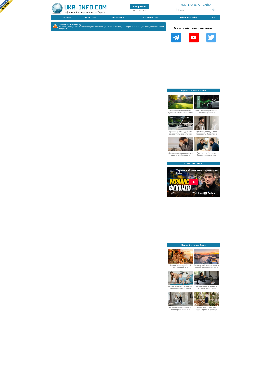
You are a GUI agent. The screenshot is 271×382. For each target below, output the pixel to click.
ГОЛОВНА (66, 17)
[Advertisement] (194, 66)
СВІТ (214, 17)
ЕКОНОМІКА (118, 17)
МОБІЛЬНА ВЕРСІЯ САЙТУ (196, 5)
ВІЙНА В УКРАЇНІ (188, 17)
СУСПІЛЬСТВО (150, 17)
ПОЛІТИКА (90, 17)
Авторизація (139, 6)
